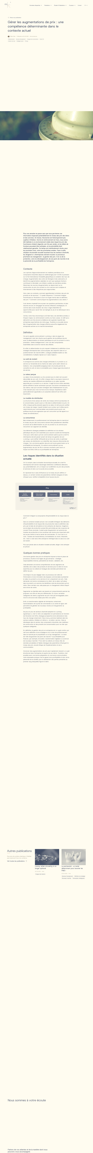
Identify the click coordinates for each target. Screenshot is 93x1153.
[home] (8, 4)
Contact (80, 5)
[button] (35, 5)
